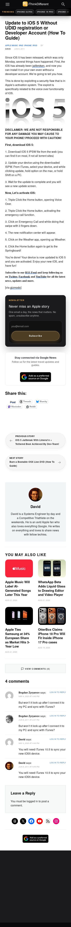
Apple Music (11, 45)
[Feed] (48, 821)
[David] (35, 494)
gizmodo (15, 287)
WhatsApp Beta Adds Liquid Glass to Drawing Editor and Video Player (51, 588)
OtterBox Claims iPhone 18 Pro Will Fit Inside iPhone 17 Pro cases (51, 635)
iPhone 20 (63, 11)
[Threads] (15, 821)
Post (13, 401)
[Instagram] (56, 821)
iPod (35, 45)
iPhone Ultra (25, 11)
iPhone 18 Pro (45, 11)
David (8, 48)
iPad (21, 45)
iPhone (28, 45)
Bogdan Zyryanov (29, 692)
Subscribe (35, 335)
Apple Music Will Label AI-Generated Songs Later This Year (18, 588)
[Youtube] (40, 821)
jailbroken (38, 66)
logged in (32, 801)
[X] (23, 821)
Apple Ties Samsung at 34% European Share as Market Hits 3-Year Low (17, 638)
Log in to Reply (58, 692)
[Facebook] (31, 821)
